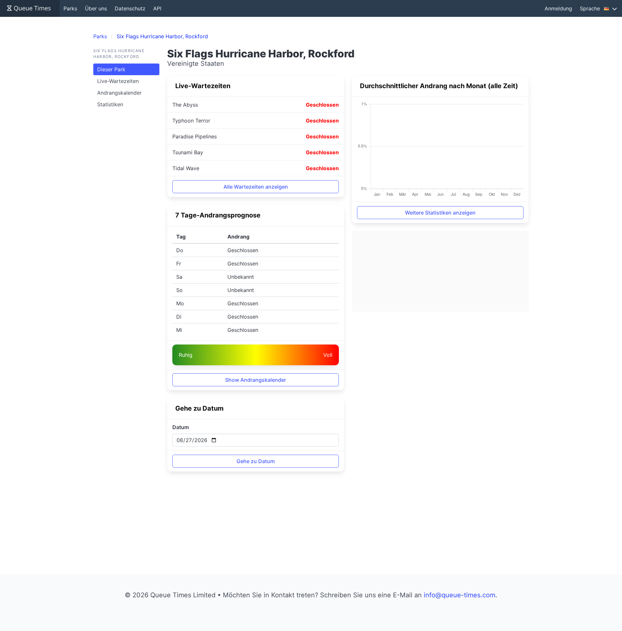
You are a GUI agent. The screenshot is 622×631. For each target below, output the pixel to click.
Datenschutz (130, 8)
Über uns (96, 8)
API (157, 8)
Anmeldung (558, 8)
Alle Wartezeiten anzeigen (256, 186)
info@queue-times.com (459, 595)
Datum (180, 427)
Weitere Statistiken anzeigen (440, 212)
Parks (70, 8)
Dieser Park (111, 69)
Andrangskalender (119, 92)
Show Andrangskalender (255, 380)
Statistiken (110, 104)
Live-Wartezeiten (118, 81)
